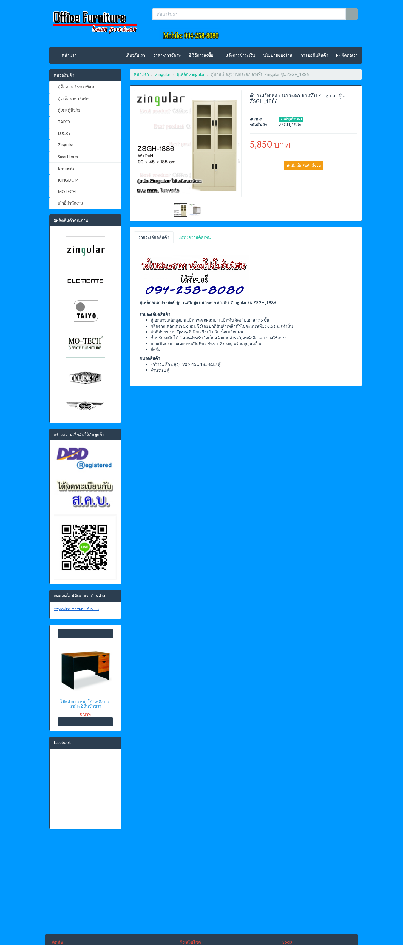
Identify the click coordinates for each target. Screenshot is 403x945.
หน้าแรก (69, 55)
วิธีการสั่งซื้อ (202, 55)
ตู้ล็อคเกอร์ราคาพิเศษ (76, 86)
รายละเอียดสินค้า (153, 237)
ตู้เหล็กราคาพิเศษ (73, 98)
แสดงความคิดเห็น (194, 237)
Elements (66, 168)
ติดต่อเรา (349, 55)
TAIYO (63, 121)
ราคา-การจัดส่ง (167, 55)
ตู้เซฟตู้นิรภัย (69, 109)
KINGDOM (67, 179)
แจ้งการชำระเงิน (240, 55)
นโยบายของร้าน (277, 55)
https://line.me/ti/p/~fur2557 (76, 609)
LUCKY (64, 133)
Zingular (65, 144)
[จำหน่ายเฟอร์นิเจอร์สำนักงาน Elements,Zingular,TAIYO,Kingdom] (94, 20)
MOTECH (66, 191)
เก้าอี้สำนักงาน (70, 202)
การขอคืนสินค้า (314, 55)
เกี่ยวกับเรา (135, 55)
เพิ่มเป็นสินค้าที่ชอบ (305, 165)
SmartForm (67, 156)
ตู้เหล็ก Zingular (191, 74)
